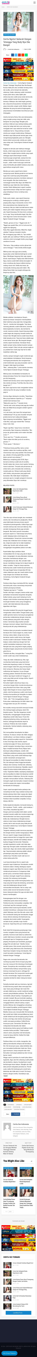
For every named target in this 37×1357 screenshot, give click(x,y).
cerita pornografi (27, 1104)
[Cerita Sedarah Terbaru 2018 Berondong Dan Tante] (7, 1306)
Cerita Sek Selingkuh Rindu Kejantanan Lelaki (20, 490)
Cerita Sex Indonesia (9, 83)
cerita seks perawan (26, 1107)
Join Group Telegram (9, 1353)
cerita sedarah (7, 1107)
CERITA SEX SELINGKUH (9, 34)
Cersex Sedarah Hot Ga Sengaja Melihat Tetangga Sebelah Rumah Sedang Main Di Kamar (10, 1150)
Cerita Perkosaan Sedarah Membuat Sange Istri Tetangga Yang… (23, 508)
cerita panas (19, 1104)
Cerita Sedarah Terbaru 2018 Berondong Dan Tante (20, 1305)
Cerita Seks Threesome (19, 1109)
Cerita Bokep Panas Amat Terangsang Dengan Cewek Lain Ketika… (21, 499)
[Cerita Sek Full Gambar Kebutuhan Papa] (7, 1298)
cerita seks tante (8, 1109)
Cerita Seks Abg (16, 1107)
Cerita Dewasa (10, 1104)
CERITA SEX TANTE (8, 1168)
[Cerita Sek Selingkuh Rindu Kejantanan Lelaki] (7, 491)
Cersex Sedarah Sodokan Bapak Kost (23, 1263)
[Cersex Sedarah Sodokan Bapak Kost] (10, 1172)
